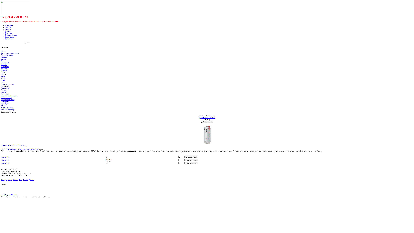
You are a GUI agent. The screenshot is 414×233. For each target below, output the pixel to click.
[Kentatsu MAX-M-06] (207, 118)
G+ (2, 195)
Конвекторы (5, 88)
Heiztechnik (5, 63)
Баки (20, 180)
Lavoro (3, 59)
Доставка (31, 180)
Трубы (3, 105)
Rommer (4, 71)
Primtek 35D (5, 163)
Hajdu (3, 80)
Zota (2, 82)
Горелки (4, 90)
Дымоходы (5, 94)
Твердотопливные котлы (10, 53)
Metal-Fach (5, 67)
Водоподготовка (7, 107)
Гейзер (3, 74)
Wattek (3, 78)
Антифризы (5, 102)
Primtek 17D (5, 157)
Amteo (3, 72)
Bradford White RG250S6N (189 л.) (13, 145)
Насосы (3, 92)
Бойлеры (15, 180)
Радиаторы (5, 86)
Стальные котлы (7, 55)
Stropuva (4, 65)
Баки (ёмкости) (6, 98)
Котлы (3, 51)
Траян (3, 76)
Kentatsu (4, 57)
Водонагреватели (7, 84)
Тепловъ (4, 69)
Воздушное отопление (9, 96)
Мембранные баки (7, 100)
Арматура (4, 104)
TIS (2, 61)
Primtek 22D (5, 160)
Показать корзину (7, 110)
